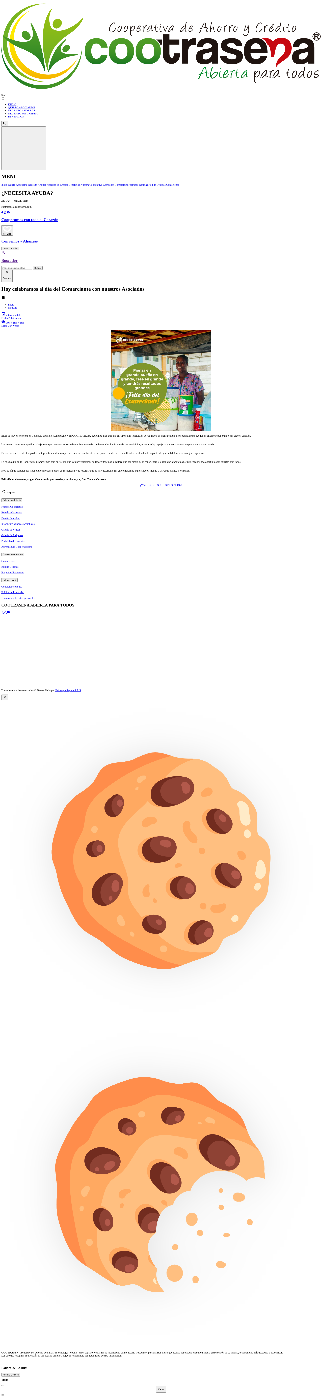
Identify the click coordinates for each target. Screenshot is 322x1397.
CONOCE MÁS (10, 248)
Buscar (37, 268)
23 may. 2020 (11, 316)
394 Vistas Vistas (12, 324)
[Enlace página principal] (161, 47)
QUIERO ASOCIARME (21, 107)
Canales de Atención (13, 554)
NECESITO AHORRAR (21, 110)
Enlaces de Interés (12, 500)
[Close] (2, 1385)
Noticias (12, 307)
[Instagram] (5, 212)
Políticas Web (9, 580)
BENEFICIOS (16, 116)
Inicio (11, 304)
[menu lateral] (23, 148)
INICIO (12, 104)
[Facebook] (2, 212)
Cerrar (161, 1389)
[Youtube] (8, 212)
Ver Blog (7, 234)
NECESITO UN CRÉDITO (23, 113)
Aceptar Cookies (11, 1374)
